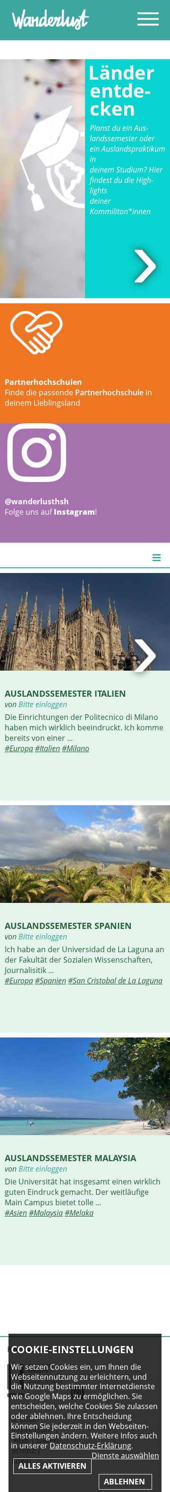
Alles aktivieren (52, 1466)
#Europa (19, 748)
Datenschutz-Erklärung (90, 1445)
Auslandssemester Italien (65, 693)
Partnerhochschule (109, 392)
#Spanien (50, 980)
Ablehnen (125, 1481)
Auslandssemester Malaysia (70, 1158)
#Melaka (79, 1213)
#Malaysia (46, 1213)
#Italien (47, 748)
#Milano (75, 748)
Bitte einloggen (42, 704)
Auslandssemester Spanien (68, 925)
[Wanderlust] (50, 27)
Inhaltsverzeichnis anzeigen (148, 18)
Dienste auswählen (125, 1456)
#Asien (16, 1213)
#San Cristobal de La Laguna (115, 980)
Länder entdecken (121, 90)
